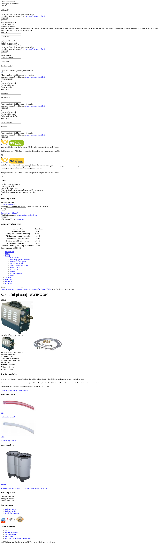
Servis (7, 254)
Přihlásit (4, 217)
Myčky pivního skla (16, 263)
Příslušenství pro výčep (18, 261)
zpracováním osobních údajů (35, 16)
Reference (8, 279)
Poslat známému (19, 390)
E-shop (7, 256)
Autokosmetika (15, 267)
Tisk (26, 390)
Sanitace (8, 277)
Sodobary (13, 271)
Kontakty (8, 283)
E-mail (3, 208)
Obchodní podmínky (12, 513)
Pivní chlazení (14, 258)
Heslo (3, 211)
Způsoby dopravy (11, 509)
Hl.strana (4, 289)
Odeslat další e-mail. (8, 24)
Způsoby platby (10, 511)
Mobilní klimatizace (16, 273)
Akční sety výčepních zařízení (20, 260)
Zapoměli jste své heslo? (9, 213)
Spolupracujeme (10, 534)
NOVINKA (14, 269)
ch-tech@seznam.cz (8, 204)
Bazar (12, 275)
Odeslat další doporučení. (9, 114)
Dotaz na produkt (7, 390)
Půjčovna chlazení (11, 532)
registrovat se (20, 219)
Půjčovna (8, 281)
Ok (2, 155)
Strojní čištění (46, 289)
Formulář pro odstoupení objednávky (18, 538)
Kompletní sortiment (15, 289)
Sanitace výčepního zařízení (19, 265)
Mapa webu (9, 536)
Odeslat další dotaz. (7, 85)
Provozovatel (9, 252)
